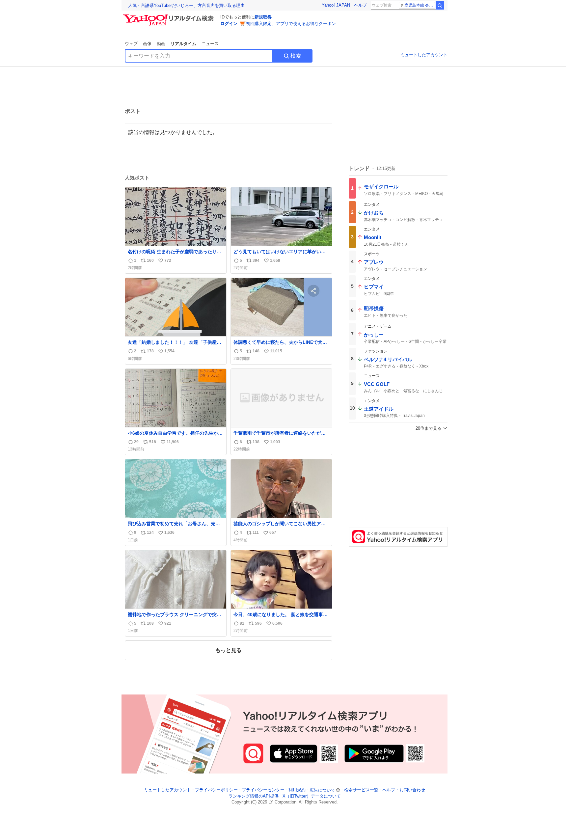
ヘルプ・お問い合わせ (403, 790)
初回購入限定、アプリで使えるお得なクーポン (291, 23)
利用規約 (297, 790)
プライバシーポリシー (216, 790)
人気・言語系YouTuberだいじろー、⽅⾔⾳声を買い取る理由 (186, 5)
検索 (295, 56)
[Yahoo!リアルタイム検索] (169, 16)
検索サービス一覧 (361, 790)
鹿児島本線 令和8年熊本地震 (419, 5)
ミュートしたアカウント (423, 54)
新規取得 (263, 16)
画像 (147, 43)
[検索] (440, 5)
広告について (322, 790)
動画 (161, 43)
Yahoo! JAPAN (336, 5)
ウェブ (131, 43)
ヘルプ (360, 5)
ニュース (210, 43)
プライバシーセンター (263, 790)
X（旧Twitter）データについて (312, 796)
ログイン (228, 23)
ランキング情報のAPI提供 (254, 796)
